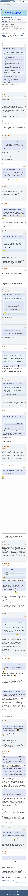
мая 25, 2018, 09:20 (5, 753)
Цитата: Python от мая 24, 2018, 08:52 (13, 48)
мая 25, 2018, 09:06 (5, 615)
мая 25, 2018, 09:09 (5, 660)
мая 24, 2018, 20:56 (5, 166)
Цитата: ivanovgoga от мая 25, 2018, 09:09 (13, 726)
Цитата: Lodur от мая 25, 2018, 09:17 (12, 832)
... (13, 33)
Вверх (2, 877)
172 (19, 33)
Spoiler (3, 253)
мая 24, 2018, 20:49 (5, 137)
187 (2, 36)
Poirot (5, 203)
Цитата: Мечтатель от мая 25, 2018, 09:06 (14, 691)
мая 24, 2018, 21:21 (5, 205)
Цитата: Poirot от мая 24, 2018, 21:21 (12, 236)
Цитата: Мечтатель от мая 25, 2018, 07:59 (14, 582)
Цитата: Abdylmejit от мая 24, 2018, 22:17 (13, 470)
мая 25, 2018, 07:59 (5, 544)
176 (2, 35)
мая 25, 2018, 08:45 (5, 565)
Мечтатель (7, 542)
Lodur (5, 231)
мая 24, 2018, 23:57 (5, 467)
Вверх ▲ (16, 891)
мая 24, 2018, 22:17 (5, 448)
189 (6, 36)
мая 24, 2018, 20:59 (5, 188)
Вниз (2, 33)
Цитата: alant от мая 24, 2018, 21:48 (12, 383)
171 (17, 33)
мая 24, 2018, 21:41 (5, 270)
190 (8, 36)
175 (25, 33)
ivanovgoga (7, 135)
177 (4, 35)
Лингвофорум (6, 5)
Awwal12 (6, 563)
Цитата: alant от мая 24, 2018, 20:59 (12, 209)
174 (23, 33)
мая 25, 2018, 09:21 (5, 829)
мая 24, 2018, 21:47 (5, 291)
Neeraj (5, 164)
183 (18, 35)
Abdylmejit (7, 446)
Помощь (12, 891)
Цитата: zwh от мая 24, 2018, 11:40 (12, 141)
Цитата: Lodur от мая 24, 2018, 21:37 (12, 294)
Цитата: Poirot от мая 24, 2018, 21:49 (12, 416)
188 (4, 36)
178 (6, 35)
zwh (5, 43)
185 (22, 35)
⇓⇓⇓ (7, 253)
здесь (23, 12)
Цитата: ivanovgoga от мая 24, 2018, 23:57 (13, 569)
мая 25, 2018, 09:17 (5, 723)
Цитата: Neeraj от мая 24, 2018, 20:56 (12, 352)
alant (5, 186)
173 (21, 33)
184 (20, 35)
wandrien (19, 19)
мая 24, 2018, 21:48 (5, 326)
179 (8, 35)
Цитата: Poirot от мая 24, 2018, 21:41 (12, 330)
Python (6, 94)
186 (24, 35)
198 (12, 36)
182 (15, 35)
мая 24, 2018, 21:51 (5, 413)
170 (14, 33)
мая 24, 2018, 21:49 (5, 380)
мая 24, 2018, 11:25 (5, 96)
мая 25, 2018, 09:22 (5, 853)
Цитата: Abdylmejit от (10, 572)
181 (13, 35)
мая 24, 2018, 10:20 (5, 45)
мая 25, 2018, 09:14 (5, 687)
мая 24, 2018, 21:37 (5, 233)
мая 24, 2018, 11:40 (5, 123)
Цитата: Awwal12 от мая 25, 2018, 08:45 (13, 619)
